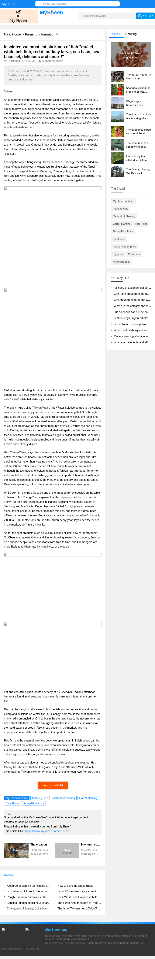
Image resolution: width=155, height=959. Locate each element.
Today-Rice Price (33, 803)
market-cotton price (124, 246)
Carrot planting (88, 798)
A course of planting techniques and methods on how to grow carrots (29, 885)
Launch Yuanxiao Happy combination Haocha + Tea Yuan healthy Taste (79, 891)
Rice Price (12, 803)
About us (124, 942)
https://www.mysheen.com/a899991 (47, 831)
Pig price (118, 254)
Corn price (134, 254)
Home (16, 34)
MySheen (77, 942)
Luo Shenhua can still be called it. (134, 312)
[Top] (151, 859)
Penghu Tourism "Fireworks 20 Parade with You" (29, 897)
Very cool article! (53, 785)
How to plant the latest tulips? (75, 885)
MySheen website (17, 798)
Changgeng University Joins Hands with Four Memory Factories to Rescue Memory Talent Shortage (29, 908)
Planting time (40, 798)
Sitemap (113, 942)
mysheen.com (121, 261)
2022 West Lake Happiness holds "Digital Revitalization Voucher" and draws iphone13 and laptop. (79, 897)
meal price (119, 238)
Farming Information (40, 34)
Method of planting (63, 798)
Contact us (136, 942)
